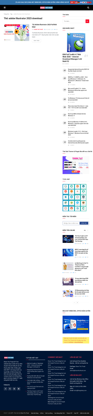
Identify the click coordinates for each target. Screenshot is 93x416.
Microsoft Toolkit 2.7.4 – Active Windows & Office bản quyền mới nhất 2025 (77, 90)
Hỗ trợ (41, 413)
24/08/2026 (78, 243)
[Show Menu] (5, 7)
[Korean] (86, 2)
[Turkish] (88, 2)
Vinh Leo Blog (48, 413)
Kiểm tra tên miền (84, 413)
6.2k (56, 29)
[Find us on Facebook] (5, 388)
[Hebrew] (81, 2)
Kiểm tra (83, 223)
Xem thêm (37, 40)
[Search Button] (88, 7)
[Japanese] (83, 2)
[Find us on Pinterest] (14, 388)
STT (12, 413)
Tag (11, 14)
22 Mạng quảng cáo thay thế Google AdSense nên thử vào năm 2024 (82, 292)
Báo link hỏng (34, 413)
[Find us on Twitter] (10, 388)
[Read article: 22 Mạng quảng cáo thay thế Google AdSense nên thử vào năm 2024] (68, 293)
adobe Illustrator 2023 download (22, 14)
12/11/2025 (78, 257)
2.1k (75, 272)
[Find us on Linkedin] (18, 388)
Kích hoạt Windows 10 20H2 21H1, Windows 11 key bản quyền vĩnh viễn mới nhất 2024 (78, 123)
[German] (78, 2)
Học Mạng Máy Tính (59, 413)
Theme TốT (69, 413)
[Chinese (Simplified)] (74, 2)
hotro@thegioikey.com (80, 390)
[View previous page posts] (74, 302)
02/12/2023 (78, 296)
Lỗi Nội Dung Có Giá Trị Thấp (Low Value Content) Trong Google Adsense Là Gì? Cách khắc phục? (81, 266)
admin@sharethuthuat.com (78, 370)
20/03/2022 (78, 284)
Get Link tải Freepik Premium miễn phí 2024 (57, 363)
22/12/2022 (47, 29)
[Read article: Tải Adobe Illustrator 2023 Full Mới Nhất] (16, 32)
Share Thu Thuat (25, 413)
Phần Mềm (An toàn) (12, 25)
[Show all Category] (87, 230)
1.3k (87, 243)
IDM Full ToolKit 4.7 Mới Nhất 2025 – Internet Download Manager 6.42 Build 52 (72, 57)
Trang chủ (6, 14)
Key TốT (76, 413)
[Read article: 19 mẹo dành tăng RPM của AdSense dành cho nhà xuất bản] (68, 281)
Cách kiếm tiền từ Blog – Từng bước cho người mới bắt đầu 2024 (35, 382)
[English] (76, 2)
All (85, 230)
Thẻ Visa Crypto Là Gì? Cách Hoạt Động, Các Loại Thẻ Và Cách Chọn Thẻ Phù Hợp (35, 392)
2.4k (87, 296)
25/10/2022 (66, 272)
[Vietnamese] (90, 2)
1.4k (87, 257)
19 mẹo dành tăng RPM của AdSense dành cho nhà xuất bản (81, 280)
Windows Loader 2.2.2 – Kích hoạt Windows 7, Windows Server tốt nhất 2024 (78, 133)
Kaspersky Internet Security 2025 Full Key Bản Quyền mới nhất (35, 371)
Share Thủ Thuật (38, 29)
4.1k (87, 284)
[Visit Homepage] (46, 7)
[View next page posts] (77, 302)
